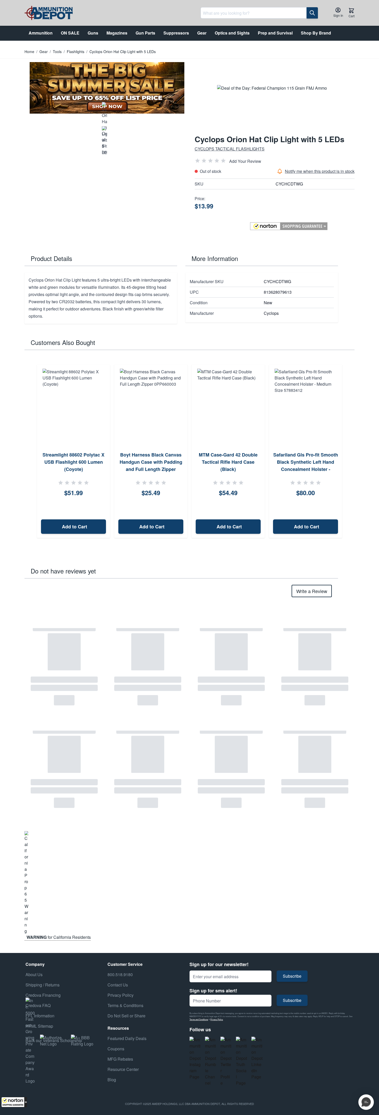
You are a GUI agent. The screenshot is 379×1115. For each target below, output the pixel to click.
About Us (34, 974)
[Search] (312, 13)
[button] (14, 1102)
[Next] (349, 451)
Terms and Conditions (199, 1019)
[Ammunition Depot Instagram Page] (195, 1058)
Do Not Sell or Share (126, 1016)
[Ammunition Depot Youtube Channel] (210, 1061)
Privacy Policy (216, 1019)
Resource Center (123, 1069)
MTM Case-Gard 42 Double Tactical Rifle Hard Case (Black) (228, 461)
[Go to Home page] (48, 13)
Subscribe (292, 976)
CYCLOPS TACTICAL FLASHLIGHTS (230, 149)
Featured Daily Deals (127, 1038)
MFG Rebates (120, 1059)
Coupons (116, 1049)
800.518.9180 (120, 974)
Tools (57, 51)
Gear (43, 51)
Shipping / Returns (43, 985)
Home (29, 51)
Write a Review (311, 591)
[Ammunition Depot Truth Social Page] (241, 1061)
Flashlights (75, 51)
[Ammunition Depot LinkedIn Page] (257, 1058)
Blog (112, 1080)
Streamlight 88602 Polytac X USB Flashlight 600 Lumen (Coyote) (73, 461)
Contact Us (118, 985)
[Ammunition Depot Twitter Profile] (226, 1061)
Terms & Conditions (125, 1005)
